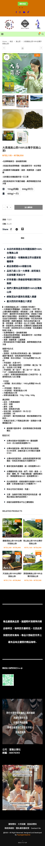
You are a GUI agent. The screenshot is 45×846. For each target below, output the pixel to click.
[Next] (22, 7)
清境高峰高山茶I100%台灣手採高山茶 (32, 575)
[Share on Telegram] (17, 229)
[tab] (22, 238)
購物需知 (12, 824)
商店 (11, 41)
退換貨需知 (32, 824)
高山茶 (18, 41)
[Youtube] (24, 12)
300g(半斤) (27, 189)
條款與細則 (9, 828)
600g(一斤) (13, 193)
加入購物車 (28, 207)
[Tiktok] (28, 12)
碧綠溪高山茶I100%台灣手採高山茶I (12, 542)
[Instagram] (20, 12)
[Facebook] (16, 12)
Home (4, 41)
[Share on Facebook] (11, 229)
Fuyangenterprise (23, 835)
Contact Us (36, 828)
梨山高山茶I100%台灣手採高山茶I (32, 542)
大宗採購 (21, 824)
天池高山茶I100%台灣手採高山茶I (12, 575)
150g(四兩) (13, 189)
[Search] (42, 34)
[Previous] (20, 7)
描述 (22, 238)
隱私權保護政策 (22, 828)
